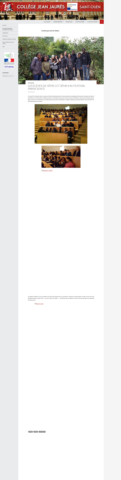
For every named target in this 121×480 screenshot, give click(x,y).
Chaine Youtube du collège (9, 39)
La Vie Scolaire (79, 21)
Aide (3, 46)
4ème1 (35, 431)
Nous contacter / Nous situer (8, 43)
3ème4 (30, 431)
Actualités (31, 83)
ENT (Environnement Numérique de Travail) (7, 29)
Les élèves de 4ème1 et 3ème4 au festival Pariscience (56, 87)
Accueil (4, 25)
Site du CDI (4, 36)
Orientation (5, 32)
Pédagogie (69, 21)
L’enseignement (57, 21)
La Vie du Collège (92, 21)
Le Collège (47, 21)
